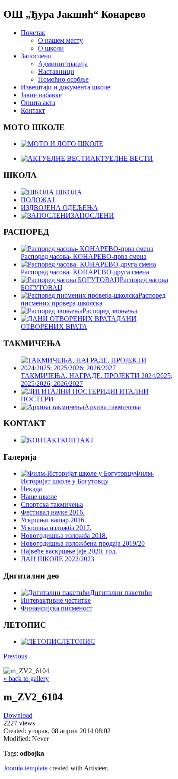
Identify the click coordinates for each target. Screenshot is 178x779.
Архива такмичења (112, 406)
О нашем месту (60, 40)
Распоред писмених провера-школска (93, 299)
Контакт (33, 110)
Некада (31, 489)
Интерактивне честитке (56, 600)
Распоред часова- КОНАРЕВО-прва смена (83, 256)
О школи (51, 48)
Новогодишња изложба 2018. (64, 535)
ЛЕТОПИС (78, 641)
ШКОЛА (68, 192)
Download (17, 715)
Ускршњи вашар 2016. (53, 520)
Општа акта (38, 102)
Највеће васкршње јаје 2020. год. (69, 551)
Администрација (63, 63)
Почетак (33, 32)
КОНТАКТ (77, 440)
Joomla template (25, 768)
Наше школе (39, 496)
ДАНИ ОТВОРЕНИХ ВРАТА (79, 322)
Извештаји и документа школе (65, 87)
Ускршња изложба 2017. (56, 527)
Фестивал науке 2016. (53, 512)
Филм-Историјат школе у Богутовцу (87, 477)
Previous (15, 656)
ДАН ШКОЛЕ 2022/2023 (57, 559)
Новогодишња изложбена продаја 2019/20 (83, 543)
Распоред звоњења (110, 311)
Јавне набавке (41, 95)
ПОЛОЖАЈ (37, 199)
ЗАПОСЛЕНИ (92, 215)
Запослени (36, 56)
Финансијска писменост (56, 608)
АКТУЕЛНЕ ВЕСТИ (121, 158)
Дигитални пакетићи (121, 592)
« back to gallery (26, 678)
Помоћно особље (63, 79)
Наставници (56, 71)
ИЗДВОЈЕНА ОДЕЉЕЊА (59, 207)
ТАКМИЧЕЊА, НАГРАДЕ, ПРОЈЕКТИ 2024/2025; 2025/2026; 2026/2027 (96, 379)
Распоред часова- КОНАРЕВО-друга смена (85, 272)
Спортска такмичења (52, 504)
